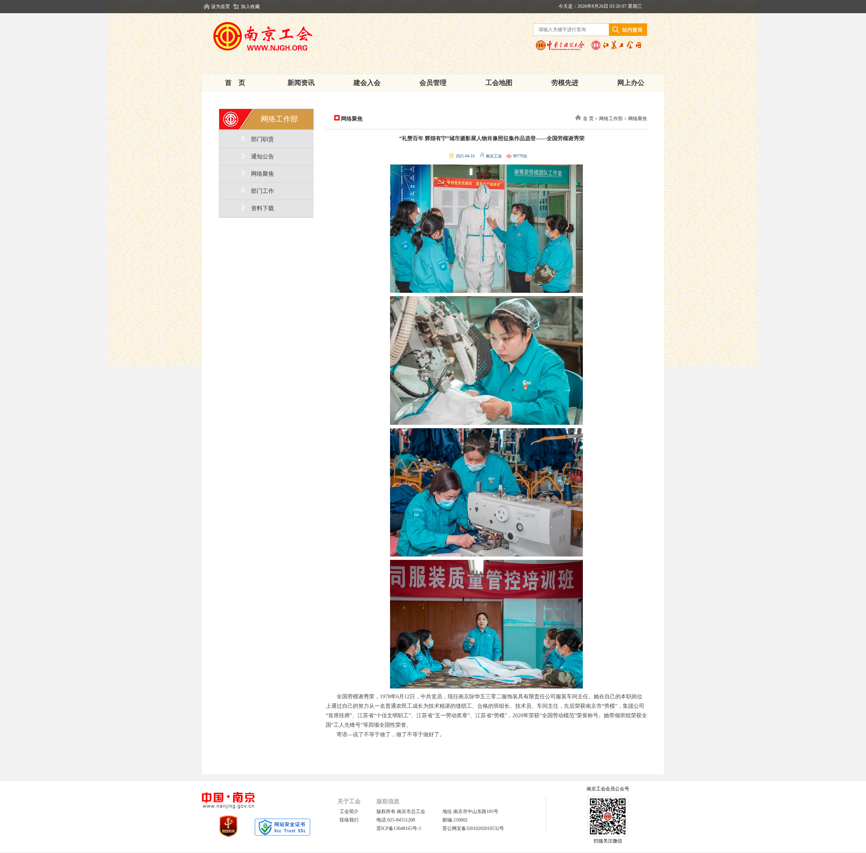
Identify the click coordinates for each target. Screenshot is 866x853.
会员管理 (433, 82)
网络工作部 (611, 118)
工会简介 (349, 811)
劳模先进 (564, 82)
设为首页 (220, 6)
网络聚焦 (351, 119)
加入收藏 (250, 6)
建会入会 (367, 82)
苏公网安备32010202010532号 (473, 828)
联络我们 (349, 820)
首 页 (235, 82)
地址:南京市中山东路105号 (470, 811)
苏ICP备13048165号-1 (399, 828)
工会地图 (498, 82)
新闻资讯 (301, 82)
